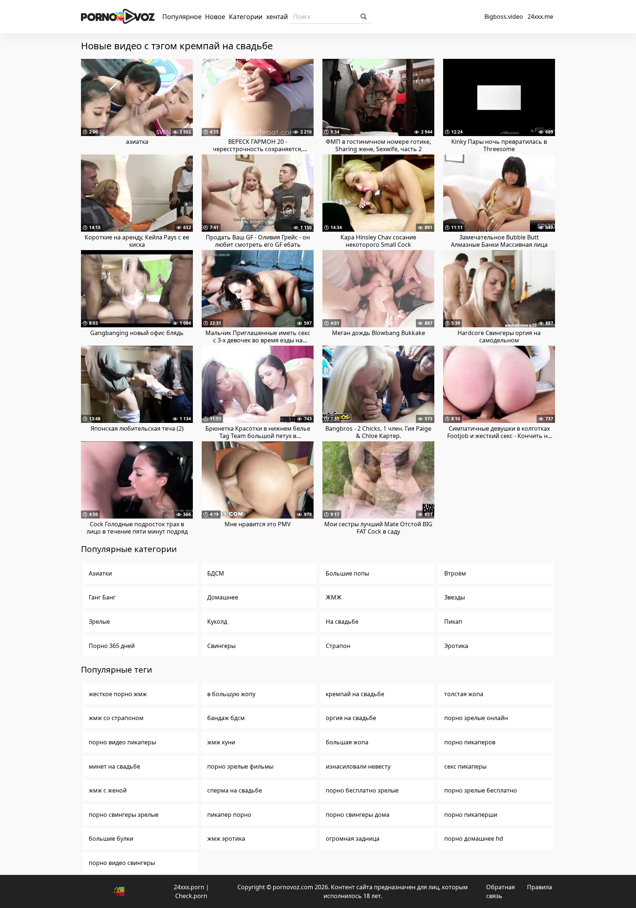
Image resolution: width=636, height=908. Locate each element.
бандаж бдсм (226, 718)
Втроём (455, 573)
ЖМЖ (334, 597)
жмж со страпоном (116, 718)
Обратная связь (500, 891)
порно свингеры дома (357, 815)
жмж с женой (108, 790)
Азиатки (100, 573)
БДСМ (215, 573)
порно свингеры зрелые (124, 815)
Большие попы (347, 573)
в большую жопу (231, 694)
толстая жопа (463, 694)
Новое (215, 16)
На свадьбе (342, 621)
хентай (277, 16)
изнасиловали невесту (358, 766)
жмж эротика (226, 838)
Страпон (338, 646)
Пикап (453, 621)
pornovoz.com (293, 887)
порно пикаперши (470, 815)
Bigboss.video (503, 17)
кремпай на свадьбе (355, 694)
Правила (539, 887)
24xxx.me (540, 17)
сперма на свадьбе (234, 790)
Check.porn (191, 896)
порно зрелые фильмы (240, 766)
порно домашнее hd (473, 838)
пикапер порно (229, 815)
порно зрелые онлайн (476, 718)
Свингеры (221, 646)
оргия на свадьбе (351, 718)
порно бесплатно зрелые (362, 790)
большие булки (111, 838)
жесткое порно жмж (118, 694)
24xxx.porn (189, 887)
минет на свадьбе (114, 766)
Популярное (182, 16)
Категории (245, 16)
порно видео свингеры (122, 863)
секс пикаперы (465, 766)
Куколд (217, 621)
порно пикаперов (469, 742)
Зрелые (99, 621)
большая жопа (347, 742)
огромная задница (352, 838)
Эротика (456, 646)
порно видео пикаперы (122, 742)
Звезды (454, 597)
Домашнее (222, 597)
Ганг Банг (102, 597)
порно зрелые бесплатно (480, 790)
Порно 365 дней (112, 646)
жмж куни (221, 742)
